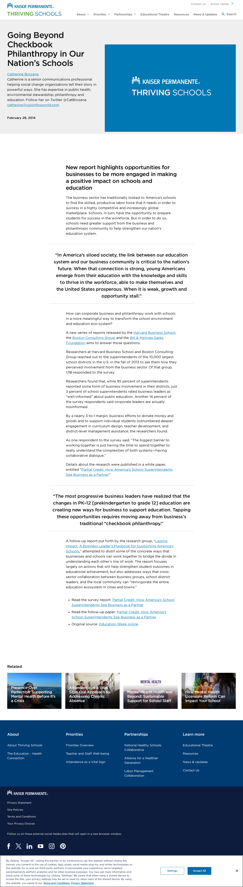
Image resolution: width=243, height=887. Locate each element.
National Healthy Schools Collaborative (142, 747)
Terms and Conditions (21, 816)
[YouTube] (40, 846)
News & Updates (195, 762)
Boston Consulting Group (93, 338)
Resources (190, 753)
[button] (229, 14)
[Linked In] (29, 846)
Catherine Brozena (23, 74)
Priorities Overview (80, 745)
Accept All (199, 871)
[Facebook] (8, 846)
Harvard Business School (154, 333)
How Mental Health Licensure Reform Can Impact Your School (205, 696)
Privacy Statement (19, 803)
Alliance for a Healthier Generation (141, 760)
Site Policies (15, 810)
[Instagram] (51, 846)
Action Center (220, 4)
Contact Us (198, 4)
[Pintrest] (63, 846)
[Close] (237, 870)
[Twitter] (18, 846)
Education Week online (118, 624)
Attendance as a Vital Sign (85, 762)
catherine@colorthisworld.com (33, 105)
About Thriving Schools (24, 745)
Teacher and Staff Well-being (87, 753)
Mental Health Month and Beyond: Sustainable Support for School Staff (149, 696)
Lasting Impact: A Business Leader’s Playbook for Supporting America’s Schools (120, 546)
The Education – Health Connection (24, 756)
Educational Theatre (198, 745)
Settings (172, 871)
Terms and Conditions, (56, 883)
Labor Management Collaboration (138, 773)
